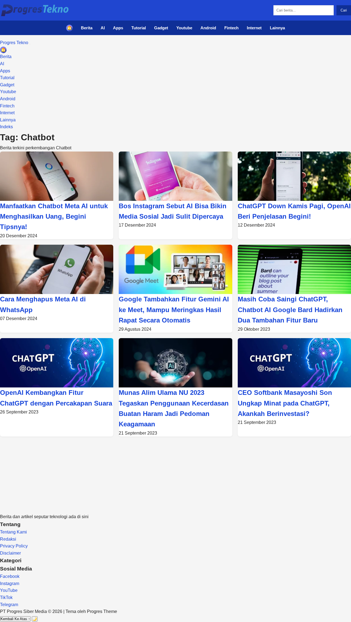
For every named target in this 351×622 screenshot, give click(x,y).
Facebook (9, 576)
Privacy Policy (14, 546)
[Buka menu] (29, 44)
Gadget (161, 27)
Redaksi (8, 539)
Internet (254, 27)
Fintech (231, 27)
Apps (118, 27)
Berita (86, 27)
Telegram (9, 604)
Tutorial (138, 27)
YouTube (9, 590)
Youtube (184, 27)
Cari (344, 10)
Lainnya (277, 27)
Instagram (9, 583)
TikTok (6, 597)
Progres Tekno (14, 42)
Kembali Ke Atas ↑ (15, 619)
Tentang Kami (13, 532)
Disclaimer (10, 553)
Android (208, 27)
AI (103, 27)
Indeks (6, 126)
